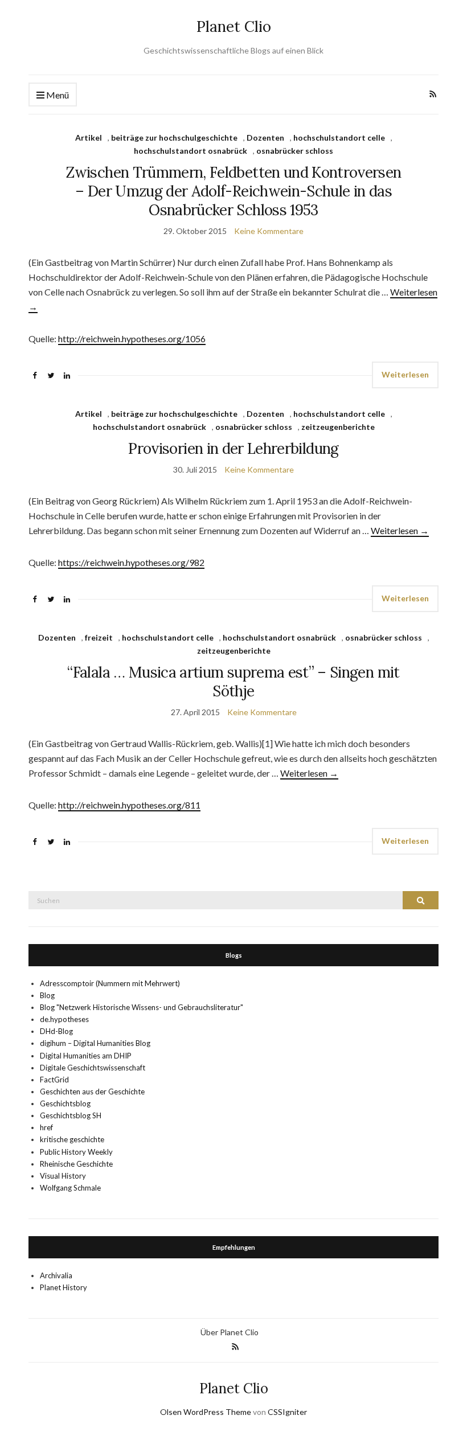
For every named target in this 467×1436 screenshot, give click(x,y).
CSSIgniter (287, 1412)
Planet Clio (233, 26)
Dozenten (265, 137)
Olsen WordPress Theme (205, 1412)
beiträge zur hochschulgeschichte (174, 137)
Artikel (88, 137)
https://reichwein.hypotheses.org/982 (131, 562)
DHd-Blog (56, 1031)
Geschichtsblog (65, 1103)
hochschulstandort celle (339, 137)
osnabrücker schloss (294, 150)
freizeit (99, 637)
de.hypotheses (64, 1019)
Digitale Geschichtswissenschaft (92, 1067)
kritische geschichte (72, 1139)
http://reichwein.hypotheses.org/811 (129, 804)
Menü (56, 94)
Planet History (63, 1287)
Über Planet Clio (229, 1332)
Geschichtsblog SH (70, 1115)
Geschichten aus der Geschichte (92, 1091)
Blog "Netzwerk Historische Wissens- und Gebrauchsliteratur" (141, 1007)
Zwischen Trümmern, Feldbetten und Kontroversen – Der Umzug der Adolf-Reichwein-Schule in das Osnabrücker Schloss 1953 (233, 191)
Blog (47, 995)
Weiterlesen (405, 374)
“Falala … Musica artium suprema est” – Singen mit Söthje (233, 681)
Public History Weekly (76, 1151)
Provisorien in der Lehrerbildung (233, 448)
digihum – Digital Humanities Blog (95, 1043)
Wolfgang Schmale (70, 1187)
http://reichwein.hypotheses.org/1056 (132, 338)
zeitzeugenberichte (338, 427)
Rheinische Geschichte (76, 1163)
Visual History (63, 1175)
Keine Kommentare (269, 231)
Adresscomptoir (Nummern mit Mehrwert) (110, 983)
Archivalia (56, 1275)
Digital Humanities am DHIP (86, 1055)
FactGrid (54, 1079)
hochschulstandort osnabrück (190, 150)
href (46, 1127)
